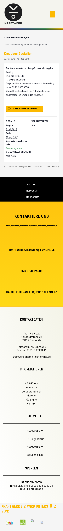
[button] (53, 14)
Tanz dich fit (52, 167)
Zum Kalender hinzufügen (25, 109)
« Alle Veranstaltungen (16, 37)
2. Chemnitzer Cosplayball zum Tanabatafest (24, 167)
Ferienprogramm (14, 148)
